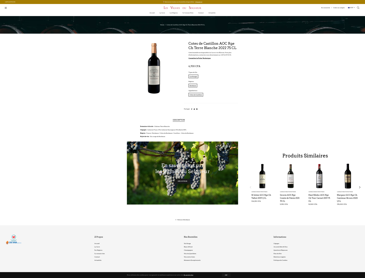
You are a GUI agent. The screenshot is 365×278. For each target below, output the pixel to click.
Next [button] (360, 187)
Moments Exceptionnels (192, 260)
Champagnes (188, 250)
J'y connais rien (99, 253)
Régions (191, 81)
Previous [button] (250, 187)
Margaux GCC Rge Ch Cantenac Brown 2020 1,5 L (347, 198)
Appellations (192, 90)
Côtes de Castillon (196, 95)
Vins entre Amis (189, 257)
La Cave (97, 247)
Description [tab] (179, 120)
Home (162, 25)
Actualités (97, 260)
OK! (226, 275)
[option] (262, 185)
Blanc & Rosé (188, 247)
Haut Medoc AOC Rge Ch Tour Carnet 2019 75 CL (319, 198)
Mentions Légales (280, 257)
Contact (97, 257)
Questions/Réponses (281, 250)
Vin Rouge (187, 243)
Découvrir (182, 181)
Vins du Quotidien (190, 253)
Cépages (276, 243)
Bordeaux (193, 85)
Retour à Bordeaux (183, 219)
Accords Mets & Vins (281, 247)
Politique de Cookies (280, 260)
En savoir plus (188, 275)
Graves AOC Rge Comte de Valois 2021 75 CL (290, 198)
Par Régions (98, 250)
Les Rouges (193, 76)
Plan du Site (278, 253)
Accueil (97, 243)
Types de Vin (192, 72)
